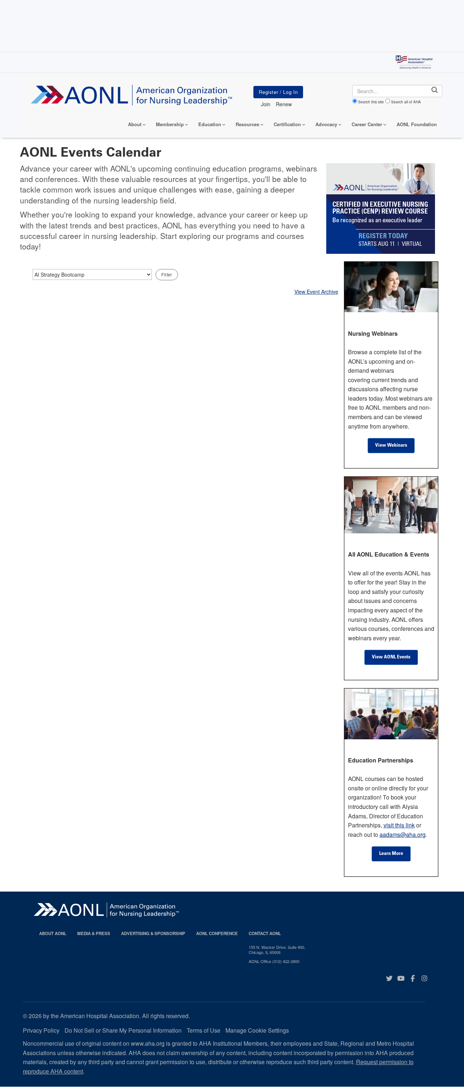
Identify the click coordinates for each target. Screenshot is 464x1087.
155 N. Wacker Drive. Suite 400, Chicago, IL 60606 (277, 950)
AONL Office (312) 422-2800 (274, 961)
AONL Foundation (417, 124)
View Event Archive (316, 291)
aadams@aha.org (403, 834)
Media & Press (93, 933)
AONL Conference (217, 933)
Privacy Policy (41, 1030)
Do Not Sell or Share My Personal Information (123, 1030)
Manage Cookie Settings (257, 1030)
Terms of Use (203, 1030)
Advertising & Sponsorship (153, 933)
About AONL (52, 933)
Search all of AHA (406, 101)
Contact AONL (265, 933)
